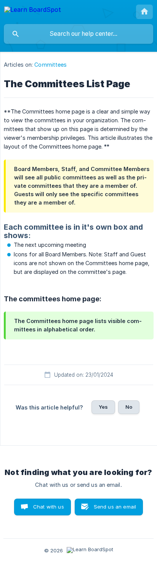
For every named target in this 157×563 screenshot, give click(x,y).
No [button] (128, 407)
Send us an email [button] (115, 507)
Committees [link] (50, 64)
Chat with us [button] (48, 507)
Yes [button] (103, 407)
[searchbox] (78, 34)
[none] (32, 11)
